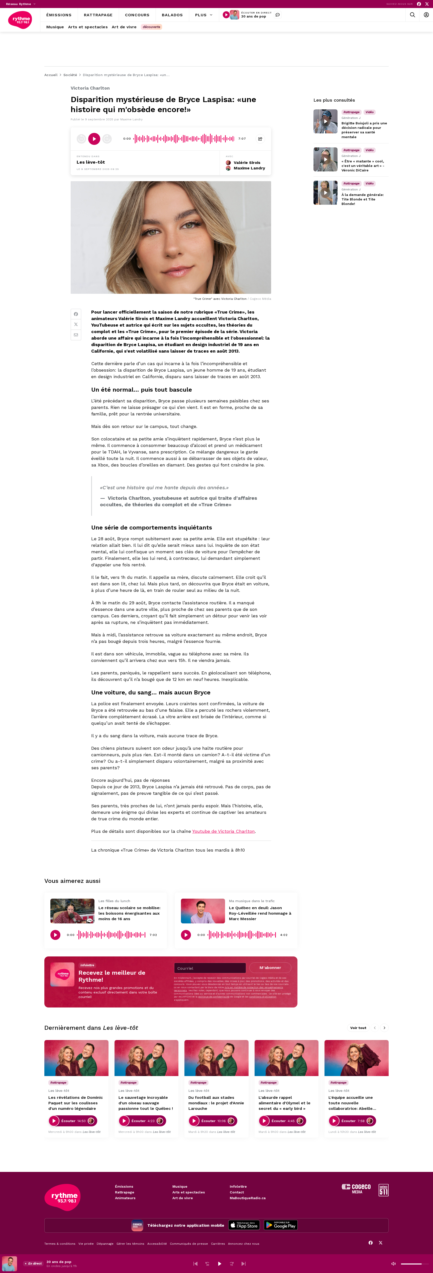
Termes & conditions (59, 1243)
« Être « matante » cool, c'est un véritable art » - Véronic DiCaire (363, 165)
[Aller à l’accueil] (20, 20)
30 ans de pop (253, 16)
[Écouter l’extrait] (94, 139)
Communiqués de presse (189, 1243)
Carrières (218, 1243)
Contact (237, 1192)
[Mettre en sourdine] (393, 1263)
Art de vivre (182, 1198)
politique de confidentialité (213, 996)
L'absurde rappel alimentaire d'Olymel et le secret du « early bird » (284, 1103)
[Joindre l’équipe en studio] (277, 15)
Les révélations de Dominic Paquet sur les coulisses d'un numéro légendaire (75, 1103)
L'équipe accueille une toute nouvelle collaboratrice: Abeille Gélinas (351, 1103)
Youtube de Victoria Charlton (223, 831)
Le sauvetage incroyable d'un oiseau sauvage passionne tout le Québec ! (146, 1103)
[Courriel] (76, 335)
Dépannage (105, 1243)
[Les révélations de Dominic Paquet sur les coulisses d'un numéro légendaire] (76, 1058)
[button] (195, 1264)
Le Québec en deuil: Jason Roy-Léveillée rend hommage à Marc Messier (260, 913)
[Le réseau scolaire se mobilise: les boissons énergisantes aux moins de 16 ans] (72, 911)
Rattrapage (124, 1192)
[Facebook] (419, 4)
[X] (427, 4)
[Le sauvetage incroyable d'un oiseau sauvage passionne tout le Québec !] (147, 1058)
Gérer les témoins (130, 1243)
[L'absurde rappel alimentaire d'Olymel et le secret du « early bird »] (287, 1058)
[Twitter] (76, 324)
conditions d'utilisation (262, 996)
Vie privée (86, 1243)
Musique (179, 1186)
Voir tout (358, 1028)
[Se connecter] (426, 15)
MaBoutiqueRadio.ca (248, 1198)
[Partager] (260, 139)
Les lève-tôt (91, 162)
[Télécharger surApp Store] (244, 1225)
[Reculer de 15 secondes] (81, 139)
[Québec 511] (384, 1195)
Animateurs (125, 1198)
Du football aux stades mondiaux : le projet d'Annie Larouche (216, 1103)
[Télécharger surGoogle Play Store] (281, 1225)
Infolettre (238, 1186)
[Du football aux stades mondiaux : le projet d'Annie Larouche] (216, 1058)
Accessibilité (157, 1243)
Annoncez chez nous (243, 1243)
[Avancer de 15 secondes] (107, 139)
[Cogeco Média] (356, 1192)
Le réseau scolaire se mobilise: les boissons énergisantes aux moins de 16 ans (129, 913)
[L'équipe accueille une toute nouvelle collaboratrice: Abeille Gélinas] (356, 1058)
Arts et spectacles (188, 1192)
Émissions (124, 1186)
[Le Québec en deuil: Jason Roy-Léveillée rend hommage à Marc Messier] (203, 911)
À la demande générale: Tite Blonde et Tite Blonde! (363, 199)
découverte (151, 27)
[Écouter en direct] (226, 15)
